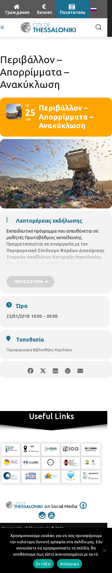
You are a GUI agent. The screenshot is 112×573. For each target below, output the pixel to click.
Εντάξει (43, 564)
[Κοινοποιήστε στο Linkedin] (55, 369)
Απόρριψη (69, 564)
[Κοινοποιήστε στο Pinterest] (67, 369)
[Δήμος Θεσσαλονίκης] (48, 27)
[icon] (83, 509)
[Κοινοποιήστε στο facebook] (30, 369)
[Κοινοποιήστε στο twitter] (42, 369)
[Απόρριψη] (104, 550)
